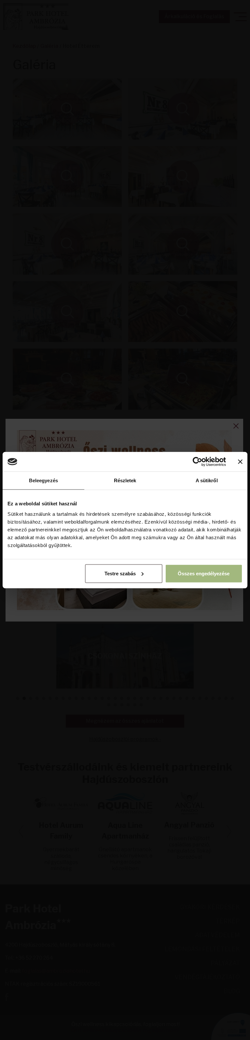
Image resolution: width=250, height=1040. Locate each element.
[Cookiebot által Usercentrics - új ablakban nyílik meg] (197, 462)
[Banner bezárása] (240, 461)
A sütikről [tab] (207, 480)
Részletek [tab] (125, 480)
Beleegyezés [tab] (43, 480)
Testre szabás (120, 573)
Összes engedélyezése (203, 573)
